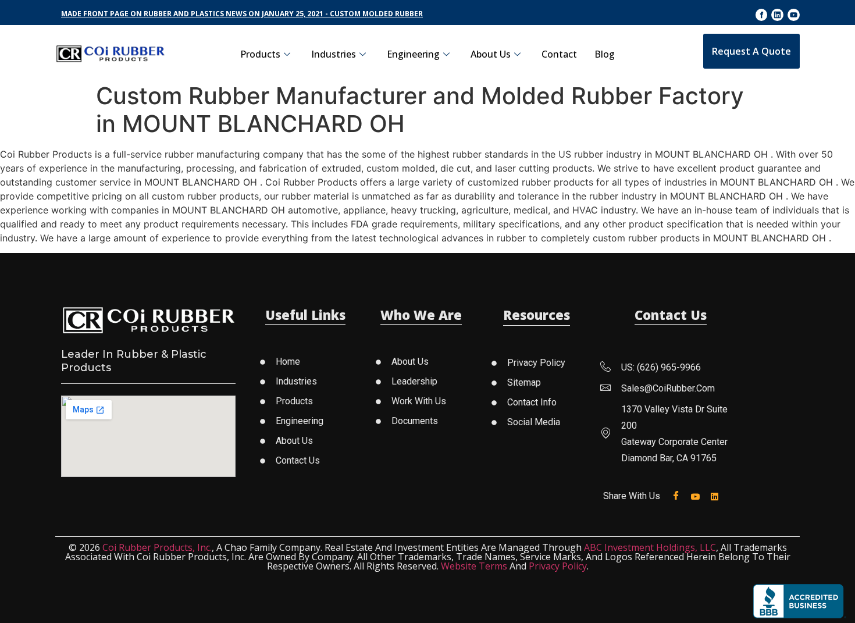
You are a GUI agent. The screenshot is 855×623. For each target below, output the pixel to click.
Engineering (413, 54)
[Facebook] (678, 496)
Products (260, 54)
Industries (333, 54)
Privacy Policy (558, 566)
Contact (559, 54)
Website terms (474, 566)
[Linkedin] (777, 15)
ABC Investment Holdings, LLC (650, 547)
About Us (491, 54)
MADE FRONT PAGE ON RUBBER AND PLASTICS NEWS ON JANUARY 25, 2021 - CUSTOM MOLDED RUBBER (242, 14)
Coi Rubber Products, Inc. (157, 547)
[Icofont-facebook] (762, 15)
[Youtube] (794, 15)
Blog (604, 54)
